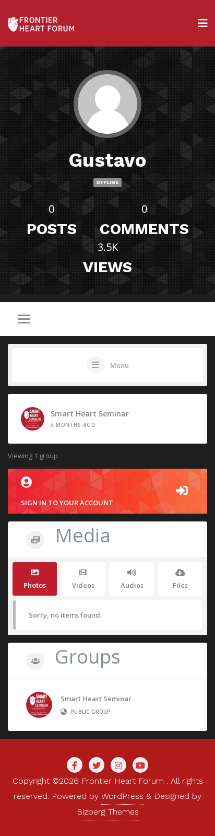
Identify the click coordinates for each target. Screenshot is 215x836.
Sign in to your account (67, 502)
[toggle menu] (24, 320)
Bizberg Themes (108, 812)
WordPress (122, 796)
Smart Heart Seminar (90, 414)
